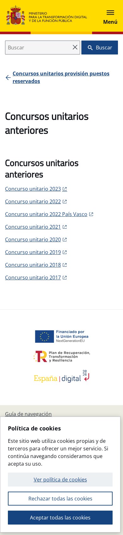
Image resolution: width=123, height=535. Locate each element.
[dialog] (60, 474)
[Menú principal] (110, 16)
